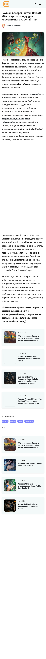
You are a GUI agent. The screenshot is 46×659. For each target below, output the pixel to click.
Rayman (13, 421)
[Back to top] (42, 654)
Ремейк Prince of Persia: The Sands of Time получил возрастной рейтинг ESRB (30, 401)
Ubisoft (20, 421)
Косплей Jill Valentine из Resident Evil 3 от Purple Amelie (28, 506)
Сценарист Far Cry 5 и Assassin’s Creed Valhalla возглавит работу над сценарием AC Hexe (28, 380)
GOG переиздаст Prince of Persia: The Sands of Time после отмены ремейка (28, 338)
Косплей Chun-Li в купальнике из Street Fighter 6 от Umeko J (30, 486)
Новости (5, 421)
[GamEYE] (6, 4)
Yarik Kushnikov (14, 26)
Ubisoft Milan (29, 421)
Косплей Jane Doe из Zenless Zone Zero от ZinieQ (30, 464)
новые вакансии (35, 63)
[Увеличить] (41, 147)
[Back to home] (38, 654)
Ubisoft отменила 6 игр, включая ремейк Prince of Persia (29, 358)
